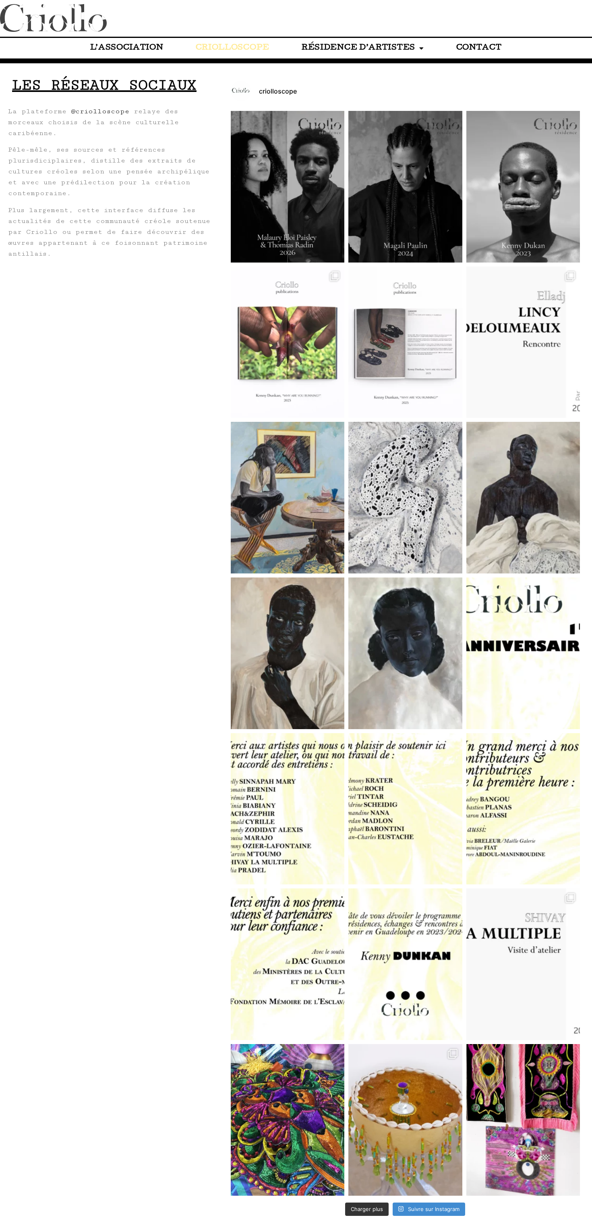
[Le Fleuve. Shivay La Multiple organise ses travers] (405, 1120)
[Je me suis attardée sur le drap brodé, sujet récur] (287, 497)
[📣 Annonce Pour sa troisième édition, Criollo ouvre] (287, 187)
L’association (126, 48)
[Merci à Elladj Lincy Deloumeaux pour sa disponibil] (523, 342)
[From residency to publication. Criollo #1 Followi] (287, 342)
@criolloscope (100, 111)
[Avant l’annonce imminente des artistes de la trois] (405, 187)
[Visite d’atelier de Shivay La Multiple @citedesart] (523, 964)
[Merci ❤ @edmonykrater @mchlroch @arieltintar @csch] (405, 809)
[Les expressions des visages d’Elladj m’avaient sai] (287, 653)
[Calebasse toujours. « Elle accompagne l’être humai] (523, 1120)
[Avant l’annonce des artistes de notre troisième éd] (523, 187)
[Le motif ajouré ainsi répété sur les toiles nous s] (405, 497)
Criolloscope (232, 48)
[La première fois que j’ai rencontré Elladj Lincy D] (405, 653)
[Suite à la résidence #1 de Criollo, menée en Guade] (405, 342)
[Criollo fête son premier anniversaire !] (523, 653)
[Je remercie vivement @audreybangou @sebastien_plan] (523, 809)
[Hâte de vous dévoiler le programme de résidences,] (405, 964)
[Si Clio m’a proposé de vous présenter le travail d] (523, 497)
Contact (479, 48)
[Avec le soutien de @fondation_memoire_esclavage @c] (287, 964)
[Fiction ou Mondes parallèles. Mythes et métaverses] (287, 1120)
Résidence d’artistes (358, 48)
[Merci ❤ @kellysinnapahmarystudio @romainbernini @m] (287, 809)
